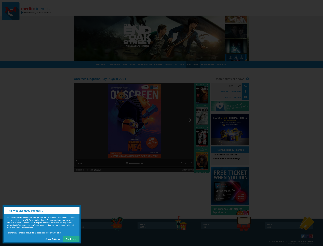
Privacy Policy (55, 232)
